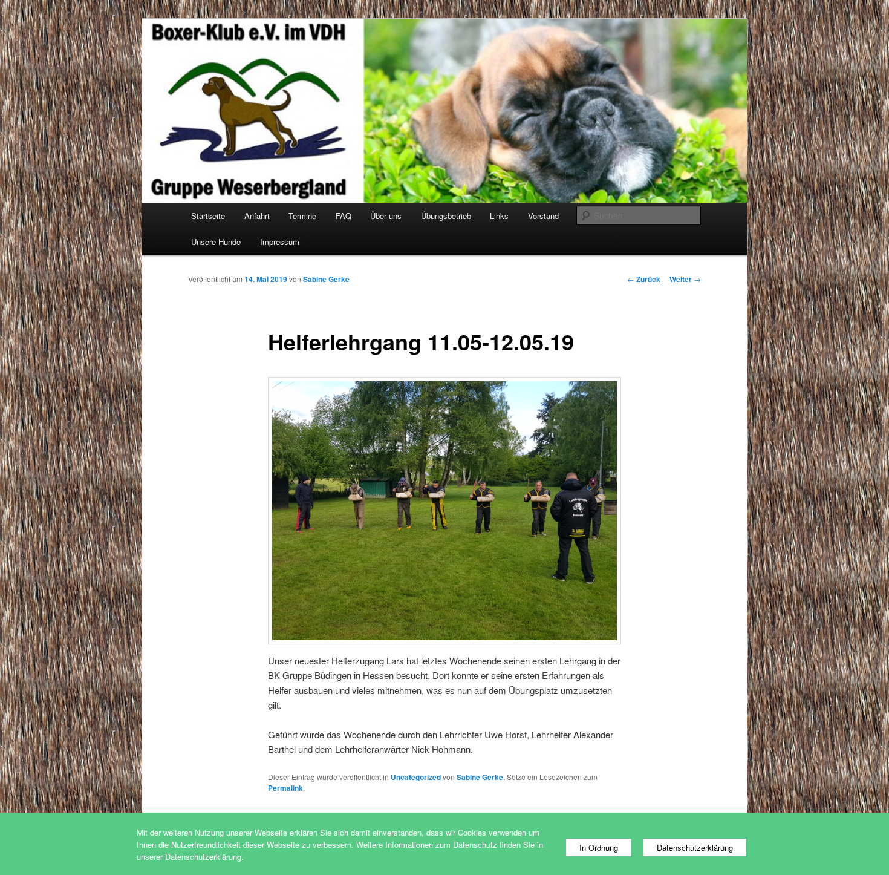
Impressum (279, 241)
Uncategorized (416, 777)
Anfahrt (257, 215)
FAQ (343, 215)
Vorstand (543, 215)
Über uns (386, 215)
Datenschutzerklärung (695, 847)
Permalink (285, 787)
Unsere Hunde (216, 241)
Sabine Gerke (326, 279)
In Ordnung (598, 847)
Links (499, 215)
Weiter (685, 279)
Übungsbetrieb (446, 215)
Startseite (208, 215)
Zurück (643, 279)
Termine (302, 215)
